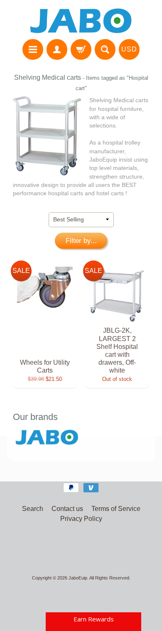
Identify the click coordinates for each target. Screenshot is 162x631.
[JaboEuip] (81, 21)
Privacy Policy (81, 518)
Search (32, 508)
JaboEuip (78, 577)
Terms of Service (115, 508)
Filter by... (81, 241)
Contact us (67, 508)
